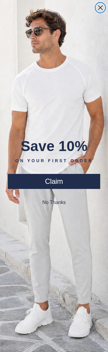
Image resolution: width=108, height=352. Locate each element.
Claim (54, 181)
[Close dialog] (100, 7)
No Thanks (54, 202)
